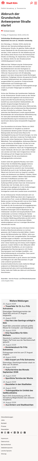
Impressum (4, 438)
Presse (3, 426)
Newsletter (5, 429)
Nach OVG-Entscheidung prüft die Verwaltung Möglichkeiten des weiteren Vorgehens (18, 394)
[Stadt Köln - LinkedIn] (15, 432)
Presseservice (21, 8)
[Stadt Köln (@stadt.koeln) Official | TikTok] (25, 432)
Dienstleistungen (7, 417)
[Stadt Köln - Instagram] (5, 432)
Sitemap (3, 454)
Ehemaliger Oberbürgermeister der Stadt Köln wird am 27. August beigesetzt (17, 309)
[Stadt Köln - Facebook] (2, 432)
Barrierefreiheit (6, 444)
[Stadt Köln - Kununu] (18, 432)
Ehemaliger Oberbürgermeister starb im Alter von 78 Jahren (19, 361)
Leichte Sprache (6, 451)
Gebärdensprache (6, 448)
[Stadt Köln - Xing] (11, 432)
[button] (35, 3)
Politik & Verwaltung (7, 8)
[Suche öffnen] (31, 3)
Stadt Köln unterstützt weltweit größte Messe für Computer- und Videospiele (19, 323)
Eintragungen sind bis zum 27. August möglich (18, 350)
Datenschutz (5, 441)
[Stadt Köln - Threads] (8, 432)
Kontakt (4, 423)
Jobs (3, 420)
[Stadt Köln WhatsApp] (21, 432)
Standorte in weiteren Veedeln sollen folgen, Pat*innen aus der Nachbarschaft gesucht (19, 336)
